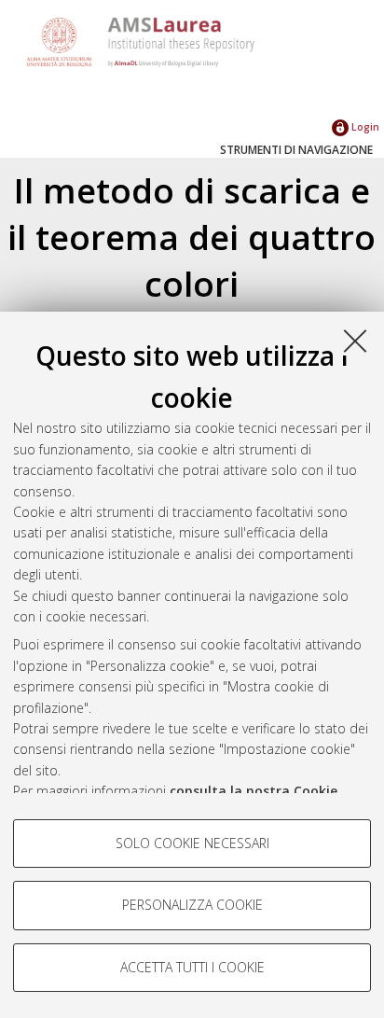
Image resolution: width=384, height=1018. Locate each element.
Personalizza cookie (192, 904)
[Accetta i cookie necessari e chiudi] (355, 341)
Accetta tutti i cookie (192, 967)
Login (364, 126)
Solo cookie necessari (192, 843)
